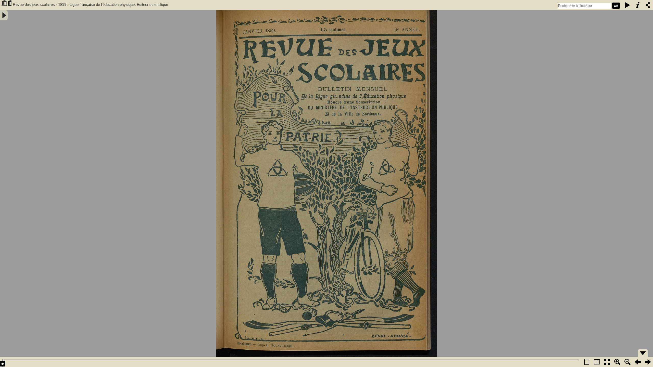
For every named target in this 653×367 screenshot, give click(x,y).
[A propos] (638, 5)
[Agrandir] (617, 362)
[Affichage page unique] (587, 362)
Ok (616, 5)
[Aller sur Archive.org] (6, 5)
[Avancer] (648, 362)
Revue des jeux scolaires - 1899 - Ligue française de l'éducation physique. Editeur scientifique (90, 4)
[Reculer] (638, 362)
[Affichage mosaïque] (607, 362)
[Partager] (648, 5)
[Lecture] (627, 5)
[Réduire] (627, 362)
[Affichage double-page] (597, 362)
